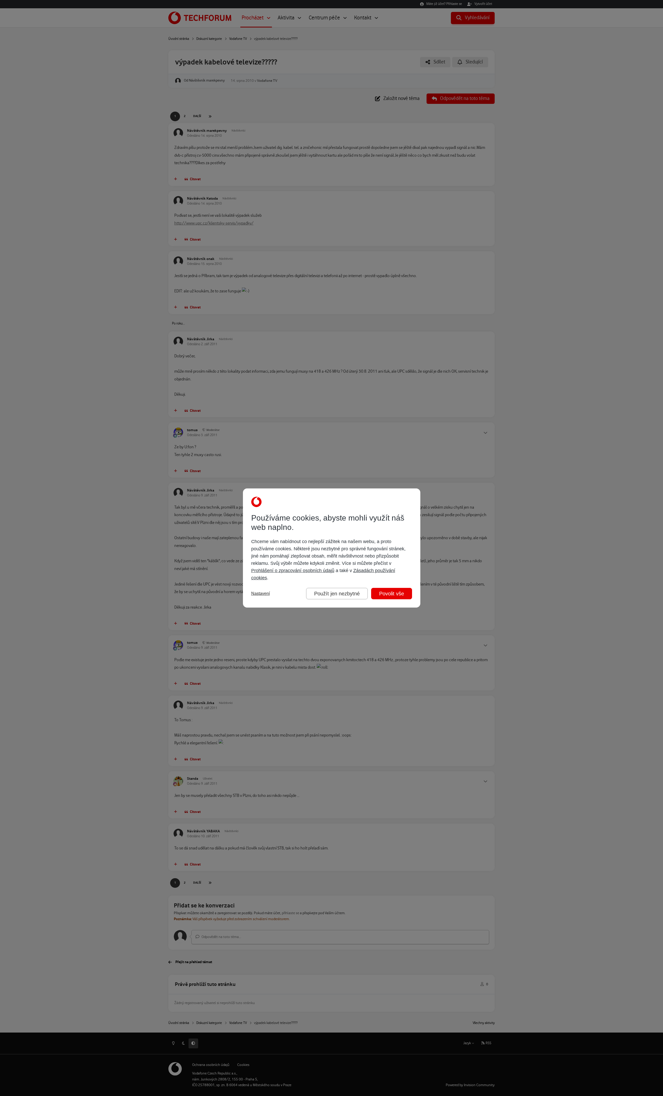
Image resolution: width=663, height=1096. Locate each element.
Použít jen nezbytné (337, 593)
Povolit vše (391, 593)
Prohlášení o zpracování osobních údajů (292, 570)
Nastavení (260, 593)
